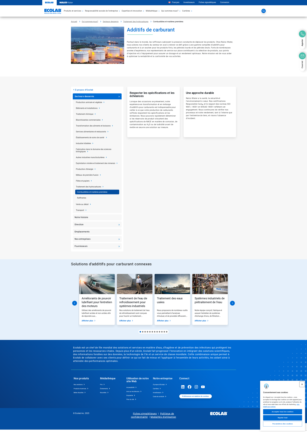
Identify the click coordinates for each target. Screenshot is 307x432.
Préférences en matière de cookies (195, 396)
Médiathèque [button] (151, 11)
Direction (79, 224)
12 (166, 332)
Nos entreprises (82, 239)
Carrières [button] (186, 11)
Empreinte (129, 395)
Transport (80, 210)
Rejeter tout (282, 418)
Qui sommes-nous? (90, 21)
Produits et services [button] (72, 11)
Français (175, 2)
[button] (83, 11)
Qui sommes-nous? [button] (169, 11)
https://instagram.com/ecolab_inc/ (196, 386)
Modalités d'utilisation (163, 416)
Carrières (156, 388)
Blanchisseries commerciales (88, 120)
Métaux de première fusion (87, 175)
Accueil (74, 21)
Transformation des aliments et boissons (93, 126)
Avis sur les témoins (132, 391)
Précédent (74, 303)
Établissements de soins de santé (90, 137)
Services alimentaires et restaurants (91, 132)
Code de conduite (158, 396)
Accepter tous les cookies (282, 412)
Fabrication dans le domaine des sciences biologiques (93, 150)
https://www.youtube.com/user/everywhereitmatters (203, 386)
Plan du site (130, 399)
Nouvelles (103, 392)
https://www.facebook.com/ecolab (189, 386)
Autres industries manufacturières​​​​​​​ (90, 157)
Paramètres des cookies (282, 424)
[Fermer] (302, 384)
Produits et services (80, 388)
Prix (101, 384)
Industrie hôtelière (83, 143)
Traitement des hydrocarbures (135, 21)
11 (164, 332)
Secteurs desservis (110, 21)
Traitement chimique (84, 114)
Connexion (224, 2)
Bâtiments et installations (86, 108)
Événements (104, 388)
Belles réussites (78, 392)
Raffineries (81, 198)
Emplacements (82, 231)
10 (162, 332)
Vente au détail (82, 204)
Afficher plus (87, 321)
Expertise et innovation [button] (132, 11)
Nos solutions (78, 384)
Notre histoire (81, 217)
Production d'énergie (84, 169)
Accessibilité (130, 387)
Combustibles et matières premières (92, 192)
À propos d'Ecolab (84, 90)
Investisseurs (189, 2)
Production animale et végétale (89, 102)
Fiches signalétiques (207, 2)
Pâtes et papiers (82, 181)
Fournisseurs (81, 246)
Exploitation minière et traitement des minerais (95, 163)
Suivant (232, 303)
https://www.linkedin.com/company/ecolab (182, 386)
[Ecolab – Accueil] (52, 12)
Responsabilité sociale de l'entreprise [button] (101, 11)
